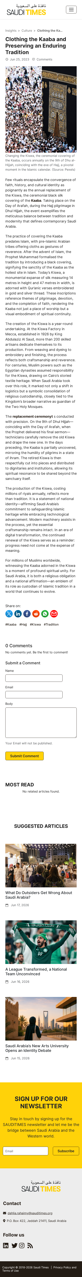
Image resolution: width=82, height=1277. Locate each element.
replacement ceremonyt (33, 416)
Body (9, 704)
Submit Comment (24, 756)
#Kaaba (10, 624)
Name (9, 671)
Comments (44, 59)
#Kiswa (35, 624)
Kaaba (36, 200)
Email (9, 687)
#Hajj (23, 624)
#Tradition (51, 624)
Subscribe (66, 1151)
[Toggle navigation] (71, 9)
